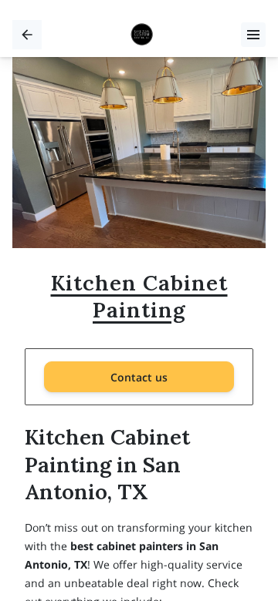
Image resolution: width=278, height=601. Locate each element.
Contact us (139, 377)
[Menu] (253, 34)
